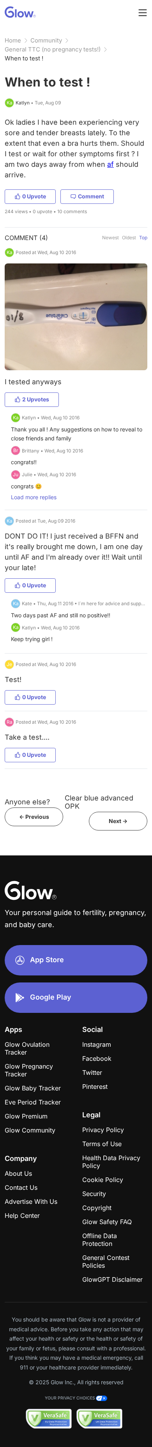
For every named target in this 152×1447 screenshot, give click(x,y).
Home (13, 40)
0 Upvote (34, 196)
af (110, 164)
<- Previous (34, 816)
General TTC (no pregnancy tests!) (53, 49)
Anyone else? (27, 802)
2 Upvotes (35, 399)
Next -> (118, 821)
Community (46, 40)
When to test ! (24, 58)
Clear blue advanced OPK (99, 802)
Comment (91, 196)
